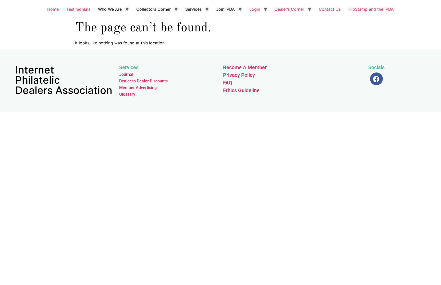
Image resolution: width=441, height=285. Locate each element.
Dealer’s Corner (289, 9)
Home (53, 9)
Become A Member (245, 67)
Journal (126, 74)
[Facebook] (376, 78)
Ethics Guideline (241, 90)
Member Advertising (138, 87)
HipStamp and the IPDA (371, 9)
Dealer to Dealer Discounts (143, 81)
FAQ (227, 83)
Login (254, 9)
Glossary (127, 94)
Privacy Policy (239, 75)
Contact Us (330, 9)
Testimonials (78, 9)
